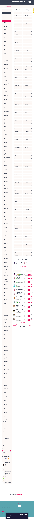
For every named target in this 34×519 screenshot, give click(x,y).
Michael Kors (6, 42)
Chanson (5, 25)
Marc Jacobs (5, 96)
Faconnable (5, 418)
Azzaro (5, 76)
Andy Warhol (6, 188)
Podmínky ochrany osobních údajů (6, 507)
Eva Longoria (6, 64)
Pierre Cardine (6, 106)
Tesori (4, 439)
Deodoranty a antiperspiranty (6, 16)
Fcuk (5, 33)
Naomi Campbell (6, 146)
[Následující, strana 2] (30, 325)
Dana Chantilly (6, 115)
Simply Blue (5, 231)
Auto (4, 442)
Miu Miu (5, 247)
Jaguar (5, 311)
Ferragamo (5, 419)
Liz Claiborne (6, 176)
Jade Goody (5, 227)
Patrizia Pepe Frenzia (7, 170)
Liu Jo (5, 184)
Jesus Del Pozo (6, 232)
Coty (5, 41)
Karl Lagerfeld (6, 52)
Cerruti (5, 407)
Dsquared (5, 284)
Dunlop (5, 376)
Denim (5, 362)
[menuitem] (1, 4)
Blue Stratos (6, 415)
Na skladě (4, 452)
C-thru (5, 161)
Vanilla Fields (6, 61)
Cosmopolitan (6, 92)
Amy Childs (5, 108)
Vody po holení (6, 275)
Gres (5, 103)
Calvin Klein (5, 334)
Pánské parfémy (6, 281)
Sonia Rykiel (5, 168)
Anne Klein (5, 228)
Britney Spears (6, 181)
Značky (4, 445)
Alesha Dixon (6, 158)
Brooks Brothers (6, 205)
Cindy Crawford (6, 60)
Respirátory (5, 435)
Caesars (5, 374)
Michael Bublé (6, 177)
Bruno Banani (6, 238)
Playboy (5, 49)
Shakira (5, 215)
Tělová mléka (5, 18)
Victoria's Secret (6, 270)
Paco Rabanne (6, 149)
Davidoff (5, 123)
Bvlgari (5, 122)
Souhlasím (25, 514)
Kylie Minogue (6, 99)
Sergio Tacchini (6, 153)
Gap (4, 377)
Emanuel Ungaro (6, 46)
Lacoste (5, 138)
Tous (5, 119)
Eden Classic (5, 373)
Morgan (5, 201)
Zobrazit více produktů (22, 266)
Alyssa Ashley (6, 68)
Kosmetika (4, 421)
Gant (5, 250)
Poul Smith (5, 255)
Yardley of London (6, 358)
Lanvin (5, 139)
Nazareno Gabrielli (6, 384)
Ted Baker (5, 357)
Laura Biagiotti (6, 141)
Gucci (5, 338)
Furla (5, 22)
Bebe (5, 69)
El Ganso (5, 262)
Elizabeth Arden (6, 330)
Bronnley (5, 172)
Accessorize (5, 193)
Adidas (5, 242)
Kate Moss (5, 87)
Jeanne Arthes (6, 223)
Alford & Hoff (5, 327)
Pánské (5, 273)
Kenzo (5, 137)
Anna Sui (5, 104)
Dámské (5, 14)
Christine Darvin (6, 315)
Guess (5, 400)
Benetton (5, 29)
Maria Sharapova (6, 114)
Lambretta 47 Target (7, 326)
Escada (5, 126)
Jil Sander (5, 134)
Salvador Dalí (6, 150)
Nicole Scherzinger (6, 189)
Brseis (5, 365)
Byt (4, 441)
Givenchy (5, 127)
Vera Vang (5, 91)
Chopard (5, 131)
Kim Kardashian (6, 192)
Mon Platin (5, 428)
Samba (5, 37)
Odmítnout (21, 514)
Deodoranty (5, 276)
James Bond (5, 57)
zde (15, 515)
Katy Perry (5, 56)
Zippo (5, 307)
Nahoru (15, 324)
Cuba (5, 53)
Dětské (5, 272)
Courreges (5, 118)
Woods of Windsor (6, 366)
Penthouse (5, 165)
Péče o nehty (5, 425)
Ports (5, 200)
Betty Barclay (6, 79)
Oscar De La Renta (6, 203)
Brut (5, 292)
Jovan (5, 235)
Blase (5, 251)
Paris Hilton (5, 44)
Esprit (5, 100)
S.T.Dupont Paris (6, 243)
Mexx (5, 236)
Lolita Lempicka (6, 142)
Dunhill (5, 295)
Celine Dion (5, 65)
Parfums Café (6, 73)
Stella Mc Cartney (6, 83)
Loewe (5, 212)
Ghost (5, 197)
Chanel (5, 130)
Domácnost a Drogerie (6, 434)
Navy (5, 322)
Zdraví (4, 432)
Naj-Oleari (5, 216)
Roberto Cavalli (6, 95)
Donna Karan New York (7, 157)
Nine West (5, 211)
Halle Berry (5, 173)
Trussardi (5, 80)
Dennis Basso (6, 208)
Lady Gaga (5, 34)
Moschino (5, 145)
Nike (5, 224)
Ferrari (5, 335)
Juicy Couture (6, 169)
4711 (5, 219)
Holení (4, 431)
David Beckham (6, 318)
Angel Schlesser (6, 259)
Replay (5, 397)
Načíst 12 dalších (23, 322)
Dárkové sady (5, 19)
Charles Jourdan (6, 220)
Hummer (5, 291)
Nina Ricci (5, 349)
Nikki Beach (5, 204)
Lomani (5, 75)
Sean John (5, 110)
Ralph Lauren (6, 404)
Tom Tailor (5, 396)
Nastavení (8, 517)
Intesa (5, 300)
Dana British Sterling (7, 312)
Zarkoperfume (6, 263)
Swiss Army (5, 246)
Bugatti (5, 45)
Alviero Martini (6, 388)
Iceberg (5, 372)
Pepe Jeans (5, 269)
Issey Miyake (6, 412)
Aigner (5, 107)
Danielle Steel (6, 207)
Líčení (4, 424)
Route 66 (5, 385)
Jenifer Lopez (6, 30)
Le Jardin (5, 84)
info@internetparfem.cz (4, 513)
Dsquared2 (5, 265)
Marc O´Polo (6, 26)
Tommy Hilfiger (6, 154)
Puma (5, 239)
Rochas (5, 88)
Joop (5, 135)
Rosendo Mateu (6, 258)
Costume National (6, 111)
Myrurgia (5, 310)
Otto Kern (5, 234)
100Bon (5, 180)
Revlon (5, 196)
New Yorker (5, 304)
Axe (4, 323)
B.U (4, 162)
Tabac (5, 353)
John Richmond (6, 77)
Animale (5, 72)
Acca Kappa (5, 48)
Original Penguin (6, 369)
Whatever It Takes (6, 199)
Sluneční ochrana (6, 427)
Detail (31, 274)
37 (31, 324)
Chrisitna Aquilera (6, 38)
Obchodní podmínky (4, 506)
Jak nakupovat (3, 505)
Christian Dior (6, 266)
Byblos (5, 185)
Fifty (5, 287)
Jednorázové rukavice (6, 438)
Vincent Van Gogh (6, 166)
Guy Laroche (6, 254)
